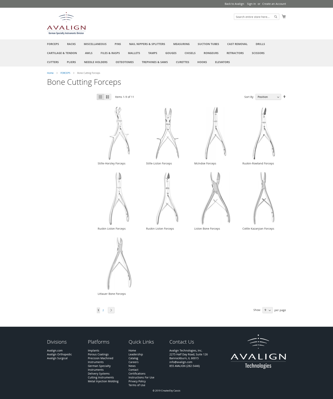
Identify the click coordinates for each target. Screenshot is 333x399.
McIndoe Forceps (205, 163)
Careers (134, 362)
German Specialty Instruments (99, 368)
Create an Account (274, 4)
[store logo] (66, 23)
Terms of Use (137, 385)
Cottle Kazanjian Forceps (258, 228)
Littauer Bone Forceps (112, 294)
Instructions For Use (141, 377)
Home (50, 72)
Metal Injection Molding (103, 381)
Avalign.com (55, 350)
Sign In (251, 4)
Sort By (248, 97)
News (132, 366)
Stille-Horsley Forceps (111, 163)
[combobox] (256, 17)
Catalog (133, 358)
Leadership (136, 354)
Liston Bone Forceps (207, 228)
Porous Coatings (98, 354)
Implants (93, 350)
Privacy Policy (137, 381)
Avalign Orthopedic (59, 354)
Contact (133, 370)
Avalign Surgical (57, 358)
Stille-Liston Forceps (159, 163)
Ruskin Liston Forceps (112, 228)
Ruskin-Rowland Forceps (258, 163)
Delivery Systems (99, 373)
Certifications (137, 373)
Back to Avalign (234, 4)
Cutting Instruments (101, 377)
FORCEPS (66, 72)
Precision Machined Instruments (100, 360)
